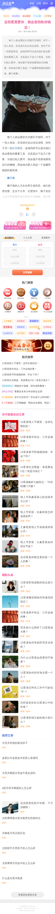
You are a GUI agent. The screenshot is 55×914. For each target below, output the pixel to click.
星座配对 (34, 321)
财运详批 (47, 333)
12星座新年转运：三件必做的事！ (19, 369)
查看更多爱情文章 (27, 894)
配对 (45, 3)
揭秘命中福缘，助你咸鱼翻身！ (24, 385)
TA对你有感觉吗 (34, 327)
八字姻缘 (8, 321)
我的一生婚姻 (34, 333)
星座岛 (6, 16)
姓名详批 (47, 321)
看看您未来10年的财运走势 (22, 391)
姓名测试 (16, 16)
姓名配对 (21, 321)
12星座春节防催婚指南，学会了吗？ (20, 374)
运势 (38, 3)
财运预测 (26, 16)
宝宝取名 (7, 327)
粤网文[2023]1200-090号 (27, 910)
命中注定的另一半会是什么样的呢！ (26, 397)
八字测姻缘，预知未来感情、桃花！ (26, 402)
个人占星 (37, 16)
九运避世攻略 (8, 333)
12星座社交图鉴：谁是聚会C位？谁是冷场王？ (26, 380)
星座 (32, 3)
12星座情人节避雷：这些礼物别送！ (20, 363)
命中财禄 (21, 333)
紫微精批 (21, 327)
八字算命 (48, 16)
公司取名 (47, 327)
